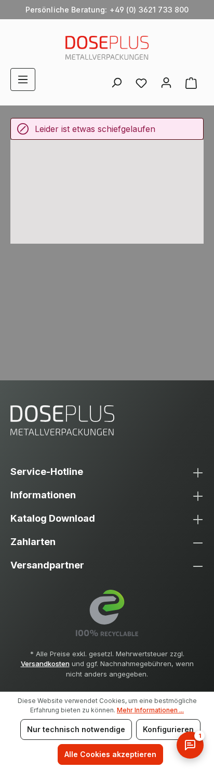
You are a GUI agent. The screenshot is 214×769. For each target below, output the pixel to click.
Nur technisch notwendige (76, 729)
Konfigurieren (168, 729)
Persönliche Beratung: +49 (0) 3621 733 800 (107, 9)
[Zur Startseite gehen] (107, 48)
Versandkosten (45, 663)
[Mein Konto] (166, 79)
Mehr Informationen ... (150, 710)
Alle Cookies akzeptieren (110, 754)
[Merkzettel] (141, 82)
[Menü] (22, 79)
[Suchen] (116, 79)
